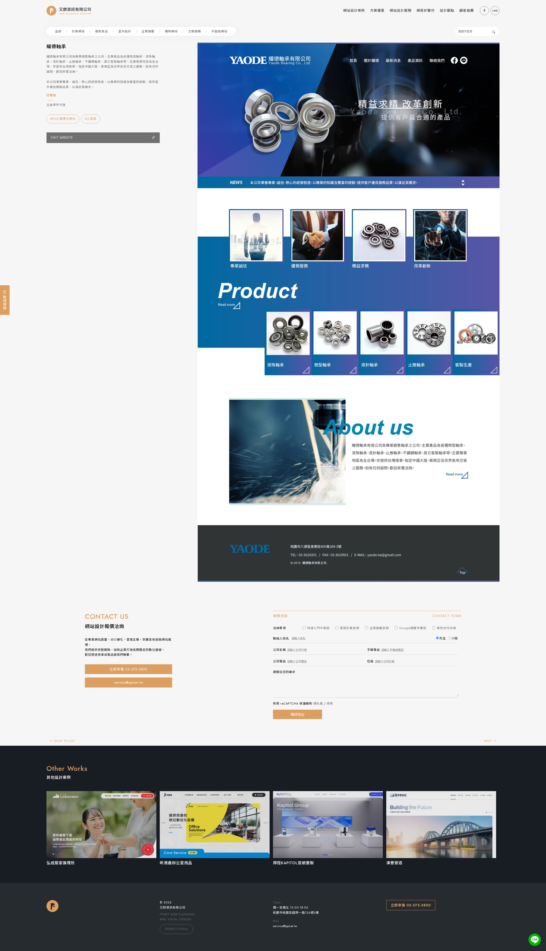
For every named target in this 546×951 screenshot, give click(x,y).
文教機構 (194, 31)
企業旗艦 (148, 31)
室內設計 (124, 31)
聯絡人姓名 (281, 638)
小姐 (454, 638)
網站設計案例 (354, 10)
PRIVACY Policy (176, 929)
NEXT (488, 741)
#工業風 (90, 119)
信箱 (370, 661)
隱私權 (318, 703)
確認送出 (297, 714)
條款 (330, 703)
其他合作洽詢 (446, 628)
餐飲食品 (101, 31)
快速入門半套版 (318, 628)
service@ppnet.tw (128, 682)
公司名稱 (279, 650)
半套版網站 (219, 31)
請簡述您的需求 (284, 672)
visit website (62, 137)
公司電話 (279, 661)
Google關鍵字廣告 (412, 628)
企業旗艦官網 (379, 628)
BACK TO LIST (64, 741)
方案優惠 (377, 10)
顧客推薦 (466, 10)
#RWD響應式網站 (63, 119)
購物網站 (171, 31)
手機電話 (373, 650)
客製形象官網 (349, 628)
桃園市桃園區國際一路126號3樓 (296, 912)
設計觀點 (447, 10)
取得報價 (4, 302)
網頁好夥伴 (426, 10)
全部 (58, 31)
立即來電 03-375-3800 (129, 669)
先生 (442, 638)
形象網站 (78, 31)
